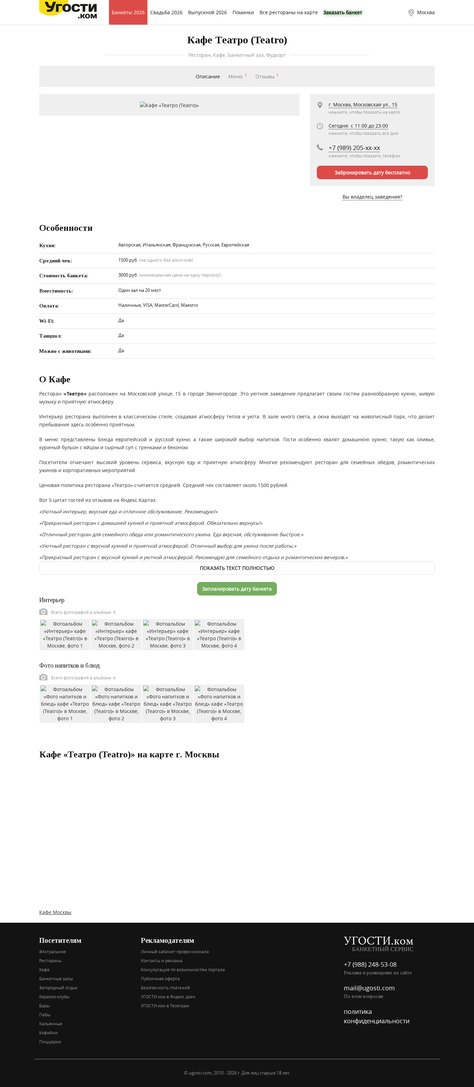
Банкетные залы (56, 978)
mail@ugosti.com (369, 988)
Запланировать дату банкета (237, 588)
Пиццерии (50, 1041)
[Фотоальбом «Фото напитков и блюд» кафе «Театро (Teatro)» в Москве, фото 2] (116, 703)
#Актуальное (52, 951)
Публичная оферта (160, 978)
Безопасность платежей (165, 987)
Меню (237, 76)
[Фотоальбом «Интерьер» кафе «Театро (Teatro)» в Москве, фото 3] (167, 634)
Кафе (44, 969)
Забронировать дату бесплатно (372, 172)
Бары (44, 1005)
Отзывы (267, 76)
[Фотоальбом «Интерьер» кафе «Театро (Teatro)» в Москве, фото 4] (219, 634)
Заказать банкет (342, 12)
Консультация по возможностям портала (183, 969)
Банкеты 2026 (128, 12)
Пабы (44, 1014)
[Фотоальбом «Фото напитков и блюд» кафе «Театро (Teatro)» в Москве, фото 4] (219, 703)
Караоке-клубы (54, 996)
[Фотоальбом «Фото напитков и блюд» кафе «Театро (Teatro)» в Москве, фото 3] (167, 703)
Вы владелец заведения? (372, 196)
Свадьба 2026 (166, 12)
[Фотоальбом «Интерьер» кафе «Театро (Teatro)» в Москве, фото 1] (65, 634)
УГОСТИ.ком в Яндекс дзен (168, 996)
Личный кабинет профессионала (175, 951)
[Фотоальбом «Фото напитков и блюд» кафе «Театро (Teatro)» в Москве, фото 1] (65, 703)
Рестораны (50, 960)
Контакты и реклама (162, 960)
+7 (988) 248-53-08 (370, 964)
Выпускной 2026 (207, 12)
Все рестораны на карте (289, 12)
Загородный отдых (58, 987)
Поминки (243, 12)
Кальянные (50, 1023)
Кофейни (48, 1032)
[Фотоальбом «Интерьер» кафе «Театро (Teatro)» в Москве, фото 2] (116, 634)
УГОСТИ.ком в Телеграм (165, 1005)
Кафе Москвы (55, 912)
